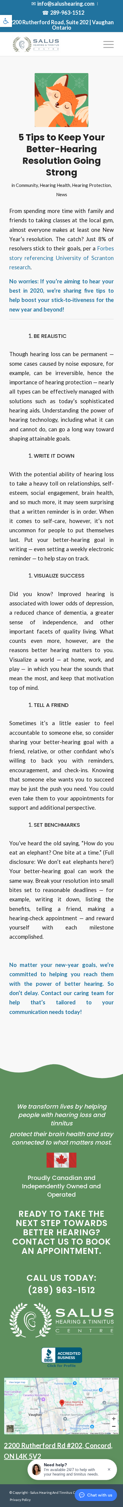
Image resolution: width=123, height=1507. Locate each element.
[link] (6, 21)
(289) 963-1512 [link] (61, 1290)
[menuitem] (63, 3)
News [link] (61, 194)
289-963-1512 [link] (67, 12)
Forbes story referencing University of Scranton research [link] (61, 257)
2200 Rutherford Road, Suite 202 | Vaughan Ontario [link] (62, 25)
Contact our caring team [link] (72, 993)
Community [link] (27, 185)
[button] (72, 1469)
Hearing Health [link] (55, 185)
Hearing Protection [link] (91, 185)
